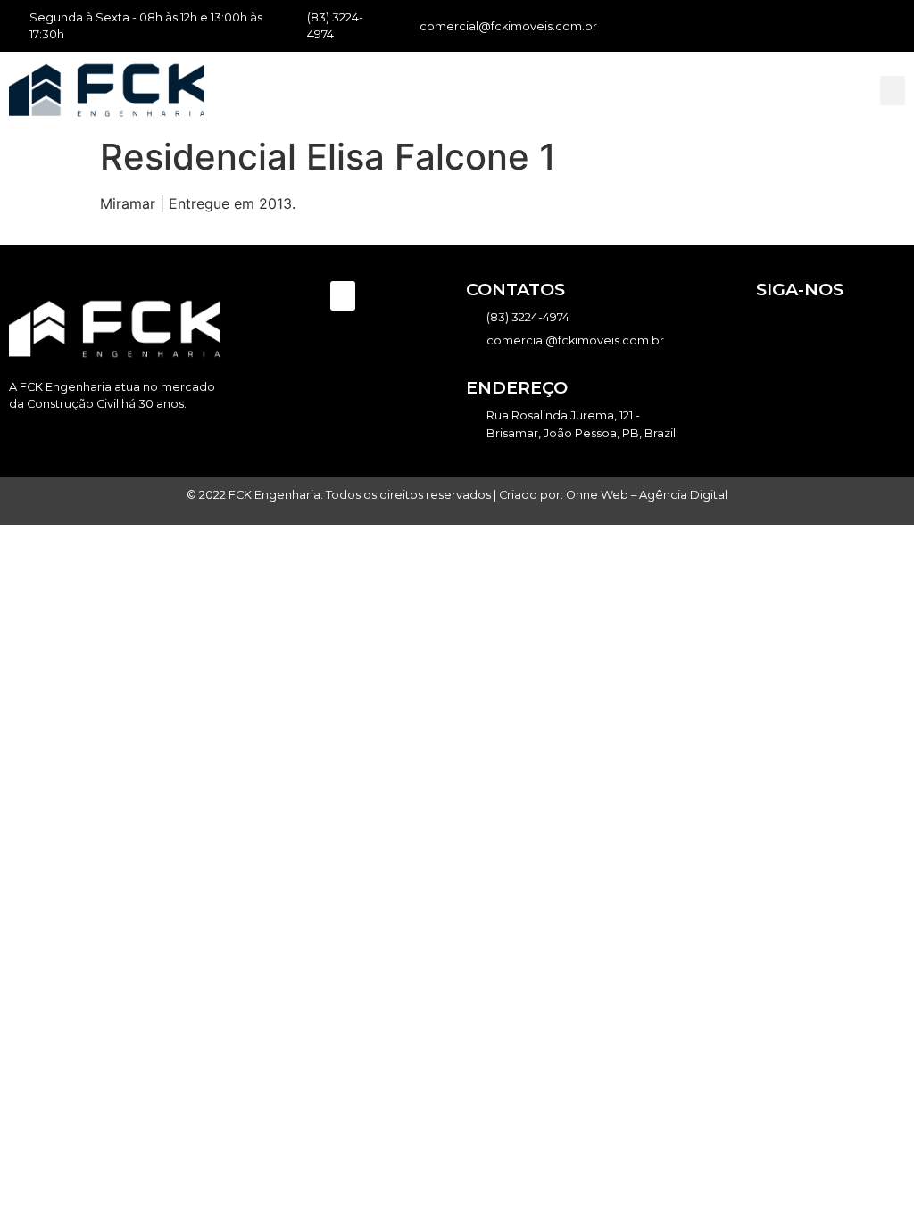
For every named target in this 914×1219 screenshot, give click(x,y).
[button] (892, 90)
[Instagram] (872, 26)
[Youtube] (895, 26)
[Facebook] (848, 26)
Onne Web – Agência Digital (646, 495)
